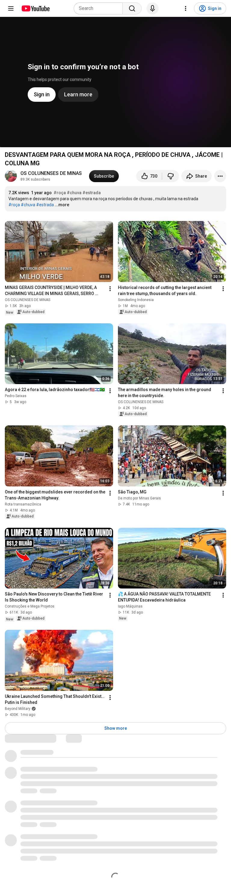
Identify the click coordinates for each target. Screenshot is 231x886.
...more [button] (62, 204)
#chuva (74, 192)
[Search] (132, 8)
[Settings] (185, 8)
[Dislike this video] (170, 176)
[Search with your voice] (152, 8)
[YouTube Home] (35, 8)
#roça (60, 192)
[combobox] (100, 8)
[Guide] (10, 8)
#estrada (91, 192)
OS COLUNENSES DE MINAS (51, 173)
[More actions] (220, 176)
